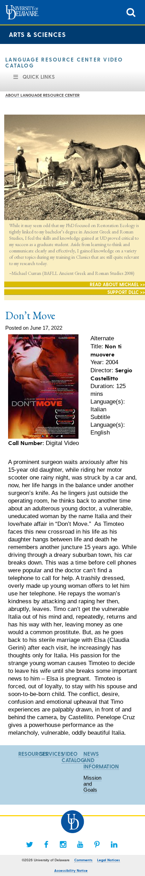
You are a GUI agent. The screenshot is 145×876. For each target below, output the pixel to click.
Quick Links (39, 76)
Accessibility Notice (71, 870)
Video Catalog (73, 757)
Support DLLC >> (126, 292)
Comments (83, 860)
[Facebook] (46, 844)
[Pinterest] (97, 844)
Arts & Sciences (37, 34)
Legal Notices (108, 860)
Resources (33, 754)
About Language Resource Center (42, 94)
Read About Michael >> (117, 284)
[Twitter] (29, 844)
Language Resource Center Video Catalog (64, 62)
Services (52, 754)
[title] (130, 11)
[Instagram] (63, 844)
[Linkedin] (114, 844)
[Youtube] (80, 844)
